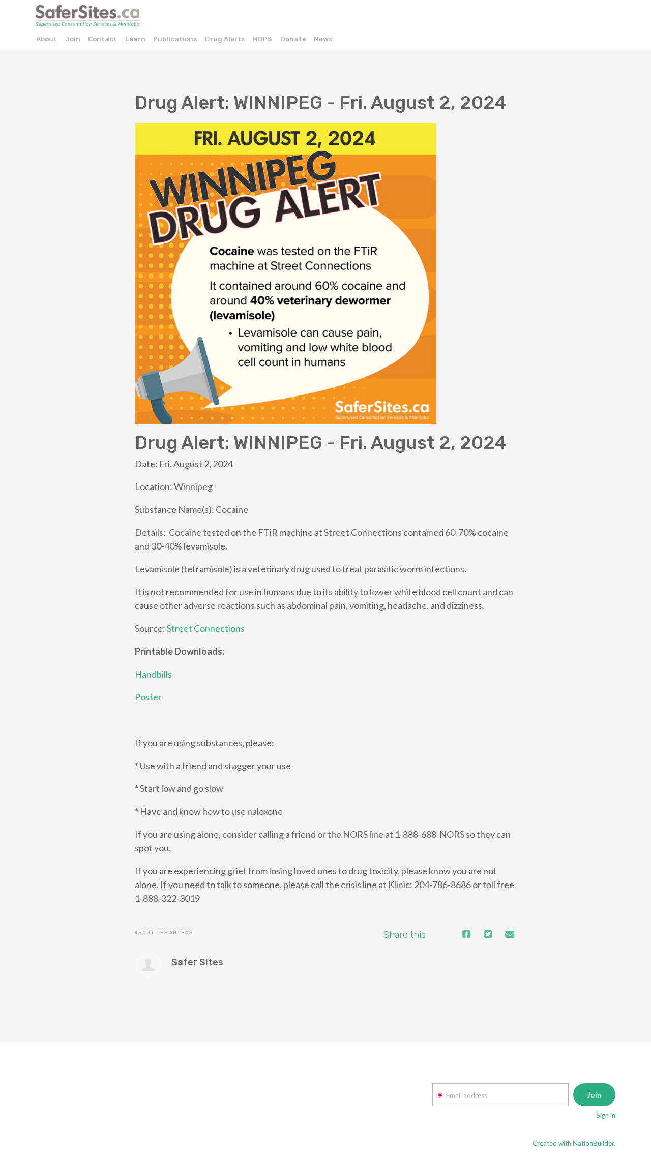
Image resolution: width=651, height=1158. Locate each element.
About (46, 39)
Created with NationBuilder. (573, 1143)
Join (72, 39)
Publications (175, 39)
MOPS (262, 39)
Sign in (605, 1115)
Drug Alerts (225, 39)
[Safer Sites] (148, 965)
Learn (135, 39)
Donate (293, 39)
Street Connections (206, 628)
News (323, 39)
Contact (102, 39)
